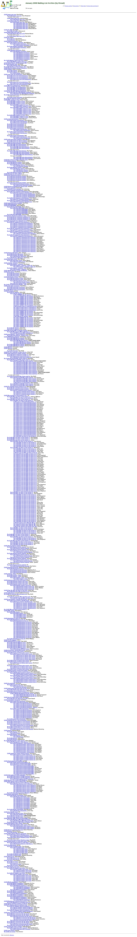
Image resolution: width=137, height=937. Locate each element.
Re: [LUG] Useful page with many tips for (18, 689)
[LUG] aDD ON (8, 347)
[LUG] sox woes (8, 860)
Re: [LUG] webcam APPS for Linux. (16, 642)
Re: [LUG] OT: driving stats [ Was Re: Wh (25, 524)
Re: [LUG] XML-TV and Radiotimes (16, 87)
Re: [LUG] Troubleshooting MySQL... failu (15, 284)
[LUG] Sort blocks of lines (11, 277)
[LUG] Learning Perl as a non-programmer (15, 720)
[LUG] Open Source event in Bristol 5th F (15, 781)
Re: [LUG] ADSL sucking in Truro (16, 101)
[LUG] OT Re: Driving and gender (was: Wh (25, 526)
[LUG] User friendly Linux (11, 812)
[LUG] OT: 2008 (8, 29)
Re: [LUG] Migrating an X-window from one (18, 902)
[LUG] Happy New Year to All (11, 32)
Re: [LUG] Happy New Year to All (16, 33)
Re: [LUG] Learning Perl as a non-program (18, 721)
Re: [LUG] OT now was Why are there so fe (25, 454)
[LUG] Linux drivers (9, 930)
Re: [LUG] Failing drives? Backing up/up (18, 834)
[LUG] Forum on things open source (14, 651)
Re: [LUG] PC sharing (13, 292)
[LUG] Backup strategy (10, 161)
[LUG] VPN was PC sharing (21, 316)
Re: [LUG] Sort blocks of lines (15, 278)
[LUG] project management (11, 119)
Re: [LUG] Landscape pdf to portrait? (17, 927)
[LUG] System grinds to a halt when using (15, 841)
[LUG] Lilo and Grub (9, 683)
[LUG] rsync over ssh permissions (13, 74)
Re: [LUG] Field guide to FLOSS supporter (18, 776)
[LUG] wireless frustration (11, 41)
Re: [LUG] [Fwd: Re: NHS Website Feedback (19, 92)
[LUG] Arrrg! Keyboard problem (12, 175)
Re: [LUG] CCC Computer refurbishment (18, 191)
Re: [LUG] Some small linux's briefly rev (18, 354)
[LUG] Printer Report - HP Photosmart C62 (15, 63)
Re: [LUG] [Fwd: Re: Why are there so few (18, 591)
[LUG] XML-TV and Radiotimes (12, 85)
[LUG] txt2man (8, 69)
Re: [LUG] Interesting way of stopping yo (18, 692)
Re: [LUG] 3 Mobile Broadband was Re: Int (25, 694)
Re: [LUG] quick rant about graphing (17, 140)
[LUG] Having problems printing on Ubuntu (15, 903)
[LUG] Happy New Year (13, 18)
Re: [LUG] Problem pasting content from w (18, 671)
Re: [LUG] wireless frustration (15, 42)
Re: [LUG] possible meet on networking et (25, 307)
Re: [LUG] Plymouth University (15, 568)
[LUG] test (7, 37)
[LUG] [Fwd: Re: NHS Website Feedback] (15, 91)
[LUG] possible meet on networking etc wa (25, 306)
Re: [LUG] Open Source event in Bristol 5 (18, 782)
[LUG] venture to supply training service (18, 753)
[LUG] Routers (8, 831)
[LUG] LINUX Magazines (10, 204)
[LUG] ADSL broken (9, 610)
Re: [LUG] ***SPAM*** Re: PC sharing (23, 296)
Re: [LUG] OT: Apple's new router (16, 868)
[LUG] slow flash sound (10, 259)
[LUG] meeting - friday (10, 573)
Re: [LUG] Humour (12, 731)
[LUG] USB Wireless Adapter (11, 336)
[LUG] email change (9, 592)
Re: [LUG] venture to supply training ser (21, 754)
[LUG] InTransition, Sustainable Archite (14, 650)
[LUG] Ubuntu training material (12, 545)
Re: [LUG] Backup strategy (14, 162)
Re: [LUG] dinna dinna (13, 273)
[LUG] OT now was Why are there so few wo (25, 452)
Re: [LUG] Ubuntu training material (16, 547)
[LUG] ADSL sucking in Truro (12, 99)
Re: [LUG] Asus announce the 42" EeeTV (18, 913)
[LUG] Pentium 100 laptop (11, 252)
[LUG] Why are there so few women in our (15, 395)
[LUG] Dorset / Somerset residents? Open (15, 215)
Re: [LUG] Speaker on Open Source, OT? (15, 66)
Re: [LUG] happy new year (14, 15)
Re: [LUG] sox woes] (9, 931)
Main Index (83, 5)
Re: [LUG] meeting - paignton (15, 264)
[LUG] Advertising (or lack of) (12, 618)
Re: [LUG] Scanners (12, 350)
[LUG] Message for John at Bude (13, 173)
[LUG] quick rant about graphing (13, 139)
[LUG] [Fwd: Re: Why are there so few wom (15, 590)
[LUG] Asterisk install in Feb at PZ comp (15, 580)
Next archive (76, 5)
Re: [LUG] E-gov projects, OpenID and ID (18, 600)
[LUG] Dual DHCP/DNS (10, 205)
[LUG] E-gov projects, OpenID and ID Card (15, 599)
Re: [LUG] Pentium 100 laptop (15, 254)
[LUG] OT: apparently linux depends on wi (15, 220)
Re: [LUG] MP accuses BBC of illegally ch (18, 331)
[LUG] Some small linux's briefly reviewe (15, 353)
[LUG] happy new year (10, 14)
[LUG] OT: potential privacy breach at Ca (15, 386)
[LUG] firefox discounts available (13, 203)
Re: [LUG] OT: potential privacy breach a (18, 387)
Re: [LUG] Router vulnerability (15, 795)
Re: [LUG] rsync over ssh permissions (17, 75)
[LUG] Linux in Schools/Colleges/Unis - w (25, 401)
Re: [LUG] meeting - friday (14, 575)
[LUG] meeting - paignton (11, 263)
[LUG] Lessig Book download (12, 699)
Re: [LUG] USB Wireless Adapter (15, 338)
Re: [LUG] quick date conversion (16, 287)
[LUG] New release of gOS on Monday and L (16, 159)
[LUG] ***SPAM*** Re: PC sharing (22, 294)
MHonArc (12, 935)
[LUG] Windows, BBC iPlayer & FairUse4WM (16, 818)
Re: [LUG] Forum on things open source (18, 652)
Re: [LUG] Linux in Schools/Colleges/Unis (25, 403)
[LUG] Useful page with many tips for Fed (15, 688)
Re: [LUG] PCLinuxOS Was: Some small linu (25, 371)
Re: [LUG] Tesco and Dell (14, 189)
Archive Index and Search (92, 5)
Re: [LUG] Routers (12, 832)
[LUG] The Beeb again (10, 845)
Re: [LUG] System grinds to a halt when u (18, 842)
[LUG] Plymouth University (11, 567)
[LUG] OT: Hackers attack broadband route (15, 905)
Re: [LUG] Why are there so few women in (18, 396)
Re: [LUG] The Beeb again (14, 846)
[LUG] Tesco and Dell (10, 187)
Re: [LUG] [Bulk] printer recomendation (15, 289)
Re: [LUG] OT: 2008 (12, 31)
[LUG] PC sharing (8, 291)
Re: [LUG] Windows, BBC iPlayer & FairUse (18, 819)
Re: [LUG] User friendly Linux (15, 813)
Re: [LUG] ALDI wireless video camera (17, 824)
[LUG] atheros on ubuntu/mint (22, 382)
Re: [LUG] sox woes (12, 861)
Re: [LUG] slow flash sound (14, 260)
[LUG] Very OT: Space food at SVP (13, 697)
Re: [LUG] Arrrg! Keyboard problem (16, 176)
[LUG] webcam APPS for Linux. (12, 641)
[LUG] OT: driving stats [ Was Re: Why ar (24, 522)
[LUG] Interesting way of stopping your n (15, 691)
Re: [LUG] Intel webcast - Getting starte (18, 335)
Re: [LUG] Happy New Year (17, 19)
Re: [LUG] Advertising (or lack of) (16, 619)
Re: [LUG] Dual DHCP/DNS (14, 206)
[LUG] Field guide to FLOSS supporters (14, 775)
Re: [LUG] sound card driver (11, 94)
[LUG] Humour (8, 730)
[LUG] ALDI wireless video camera (13, 823)
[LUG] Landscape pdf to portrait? (13, 926)
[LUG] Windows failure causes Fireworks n (15, 68)
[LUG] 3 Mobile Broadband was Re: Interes (21, 693)
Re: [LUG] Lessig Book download (16, 701)
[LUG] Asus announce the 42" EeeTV (14, 912)
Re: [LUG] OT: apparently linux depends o (18, 222)
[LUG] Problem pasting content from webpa (16, 670)
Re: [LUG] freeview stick (10, 64)
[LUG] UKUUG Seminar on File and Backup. (16, 270)
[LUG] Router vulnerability (11, 794)
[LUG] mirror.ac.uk (9, 856)
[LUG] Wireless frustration (14, 50)
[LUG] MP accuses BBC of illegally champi (15, 330)
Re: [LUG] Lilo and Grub (13, 684)
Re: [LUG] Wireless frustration (18, 51)
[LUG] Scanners (8, 348)
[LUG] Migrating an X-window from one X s (15, 901)
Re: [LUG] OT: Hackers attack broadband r (18, 906)
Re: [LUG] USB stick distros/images (16, 144)
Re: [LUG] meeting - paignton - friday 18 (21, 265)
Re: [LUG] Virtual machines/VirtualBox (17, 762)
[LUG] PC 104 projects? (10, 640)
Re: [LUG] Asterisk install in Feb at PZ (17, 581)
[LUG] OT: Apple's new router (12, 866)
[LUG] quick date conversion (12, 285)
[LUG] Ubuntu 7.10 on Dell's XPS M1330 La (15, 780)
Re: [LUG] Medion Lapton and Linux (14, 60)
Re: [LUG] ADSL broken (13, 612)
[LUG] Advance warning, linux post (13, 829)
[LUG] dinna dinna (9, 271)
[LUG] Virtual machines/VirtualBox (13, 761)
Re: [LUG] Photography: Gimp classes (14, 740)
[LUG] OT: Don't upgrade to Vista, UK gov (15, 352)
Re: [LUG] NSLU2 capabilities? (15, 883)
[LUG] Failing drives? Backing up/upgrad (15, 833)
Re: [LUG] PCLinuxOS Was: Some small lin (15, 358)
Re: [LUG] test (11, 38)
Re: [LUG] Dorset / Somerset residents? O (18, 217)
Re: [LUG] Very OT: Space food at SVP (17, 698)
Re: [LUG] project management (15, 120)
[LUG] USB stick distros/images (12, 143)
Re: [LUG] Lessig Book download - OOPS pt (25, 707)
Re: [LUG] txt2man (12, 70)
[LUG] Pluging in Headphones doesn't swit (15, 186)
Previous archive (68, 5)
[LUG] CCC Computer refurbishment (13, 190)
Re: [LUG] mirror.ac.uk (13, 857)
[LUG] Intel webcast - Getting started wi (14, 334)
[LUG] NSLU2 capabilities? (11, 882)
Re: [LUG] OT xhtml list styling (12, 98)
